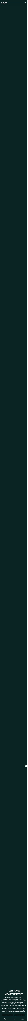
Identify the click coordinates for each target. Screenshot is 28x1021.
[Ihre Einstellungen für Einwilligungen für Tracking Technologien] (26, 766)
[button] (25, 3)
